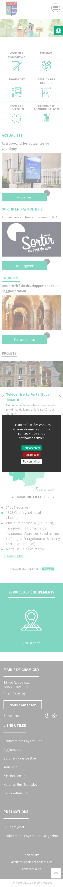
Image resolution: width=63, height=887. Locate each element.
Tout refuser (31, 454)
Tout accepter (31, 447)
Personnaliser (31, 461)
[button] (58, 30)
